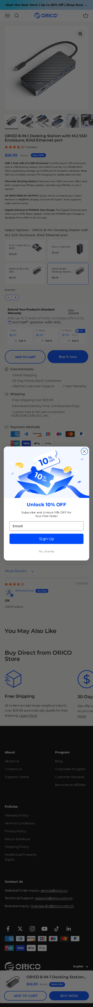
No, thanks (46, 551)
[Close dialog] (84, 451)
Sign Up (46, 539)
